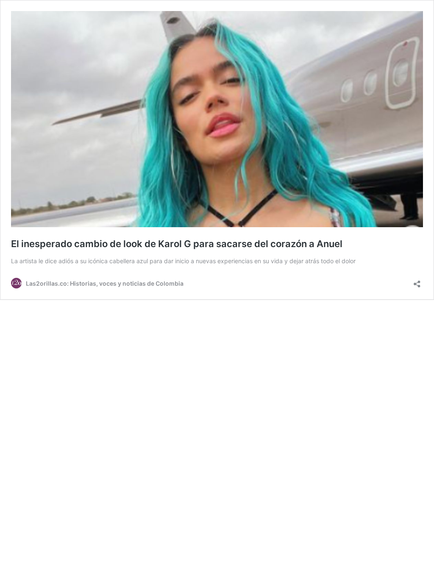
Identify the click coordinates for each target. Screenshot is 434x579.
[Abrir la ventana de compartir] (417, 281)
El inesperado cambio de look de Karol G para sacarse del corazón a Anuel (176, 243)
